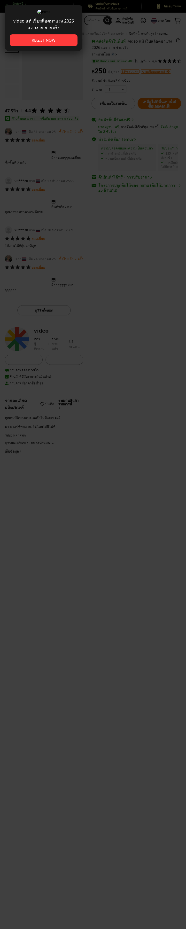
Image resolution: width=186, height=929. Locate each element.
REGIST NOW (43, 40)
